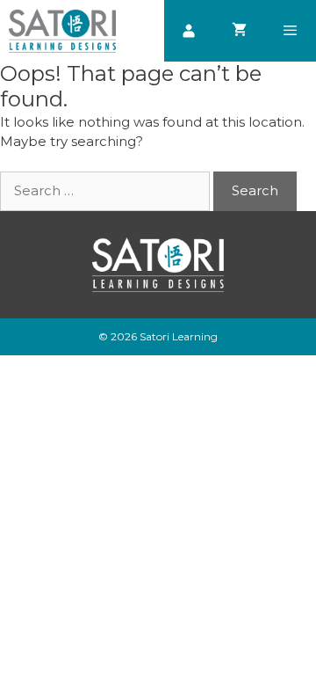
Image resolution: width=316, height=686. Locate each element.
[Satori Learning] (62, 31)
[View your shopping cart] (239, 31)
